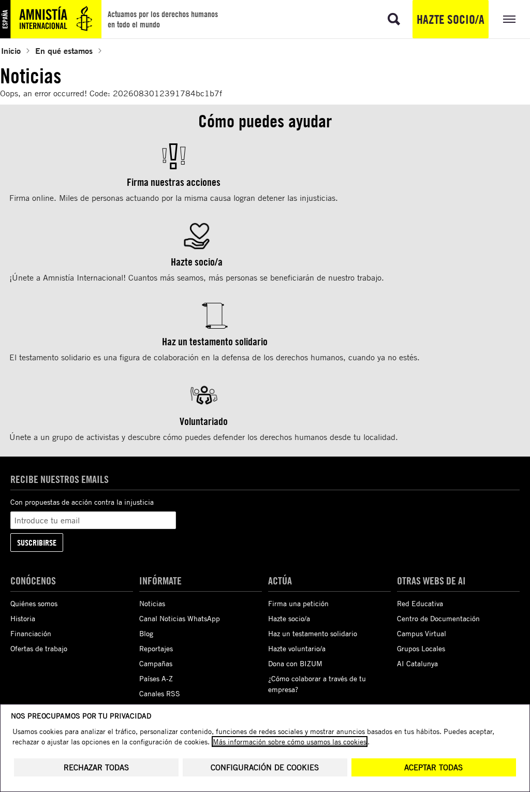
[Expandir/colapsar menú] (509, 19)
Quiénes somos (33, 603)
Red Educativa (420, 603)
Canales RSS (159, 693)
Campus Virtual (421, 633)
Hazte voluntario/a (297, 648)
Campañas (155, 663)
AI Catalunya (417, 663)
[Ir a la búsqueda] (394, 19)
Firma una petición (298, 603)
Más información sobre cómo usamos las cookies (289, 741)
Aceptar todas (433, 767)
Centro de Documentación (438, 618)
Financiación (30, 633)
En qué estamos (64, 50)
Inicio (11, 50)
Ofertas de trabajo (38, 648)
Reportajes (156, 648)
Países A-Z (156, 678)
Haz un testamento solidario (312, 633)
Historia (22, 618)
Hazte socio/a (450, 19)
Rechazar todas (96, 767)
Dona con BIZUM (295, 663)
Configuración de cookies (265, 767)
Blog (146, 633)
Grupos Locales (421, 648)
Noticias (152, 603)
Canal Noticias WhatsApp (179, 618)
